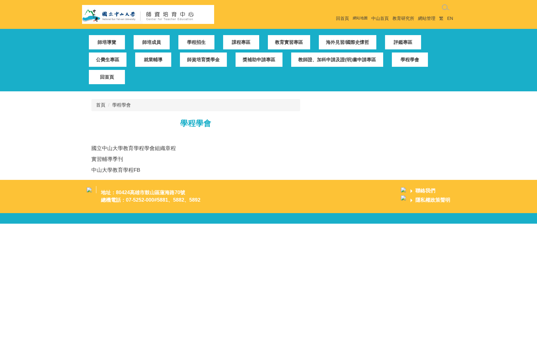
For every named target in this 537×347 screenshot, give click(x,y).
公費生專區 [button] (107, 59)
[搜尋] (445, 7)
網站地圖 (360, 18)
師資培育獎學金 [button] (203, 59)
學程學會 (121, 104)
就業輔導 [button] (153, 59)
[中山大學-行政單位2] (148, 13)
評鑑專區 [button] (403, 42)
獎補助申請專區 (259, 59)
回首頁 (342, 18)
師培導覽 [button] (107, 42)
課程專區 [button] (241, 42)
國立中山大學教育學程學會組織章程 (133, 148)
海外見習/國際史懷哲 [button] (347, 42)
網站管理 (426, 18)
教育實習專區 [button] (289, 42)
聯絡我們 (425, 190)
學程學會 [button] (410, 59)
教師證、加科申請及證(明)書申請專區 (337, 59)
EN (450, 18)
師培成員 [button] (151, 42)
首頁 (100, 104)
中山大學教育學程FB (115, 170)
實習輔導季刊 (107, 159)
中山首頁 (380, 18)
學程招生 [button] (196, 42)
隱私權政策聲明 (432, 200)
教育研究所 (403, 18)
